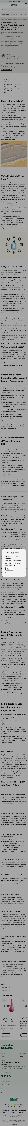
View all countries (9, 572)
